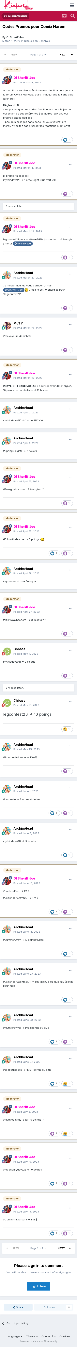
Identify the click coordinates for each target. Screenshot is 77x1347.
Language (14, 1336)
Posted (27, 82)
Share (19, 1307)
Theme (31, 1336)
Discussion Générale (37, 40)
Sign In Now (38, 1286)
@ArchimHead (22, 243)
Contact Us (48, 1336)
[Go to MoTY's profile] (7, 326)
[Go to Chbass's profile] (7, 651)
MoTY (18, 323)
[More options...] (70, 79)
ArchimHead (23, 273)
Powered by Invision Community (38, 1341)
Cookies (64, 1336)
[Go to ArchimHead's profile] (7, 275)
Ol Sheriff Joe (15, 37)
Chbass (19, 649)
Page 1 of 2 (37, 54)
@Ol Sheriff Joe (14, 289)
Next (63, 54)
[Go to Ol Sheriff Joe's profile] (7, 80)
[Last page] (72, 55)
